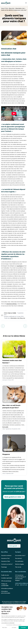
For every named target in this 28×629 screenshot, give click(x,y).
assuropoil (4, 379)
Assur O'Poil (4, 8)
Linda (14, 313)
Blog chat (11, 8)
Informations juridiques (7, 588)
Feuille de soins (5, 575)
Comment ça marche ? (7, 564)
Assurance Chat (5, 558)
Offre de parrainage (6, 581)
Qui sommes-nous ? (20, 555)
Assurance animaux (6, 555)
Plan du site (18, 567)
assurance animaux (11, 303)
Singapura (6, 454)
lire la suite (5, 427)
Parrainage (4, 567)
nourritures (20, 266)
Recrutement (18, 558)
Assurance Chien (5, 561)
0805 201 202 (23, 585)
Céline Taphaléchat (6, 428)
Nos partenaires (19, 561)
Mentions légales (19, 564)
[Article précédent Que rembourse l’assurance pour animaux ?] (3, 326)
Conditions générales (6, 578)
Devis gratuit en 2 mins (13, 497)
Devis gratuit (13, 546)
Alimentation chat (19, 8)
